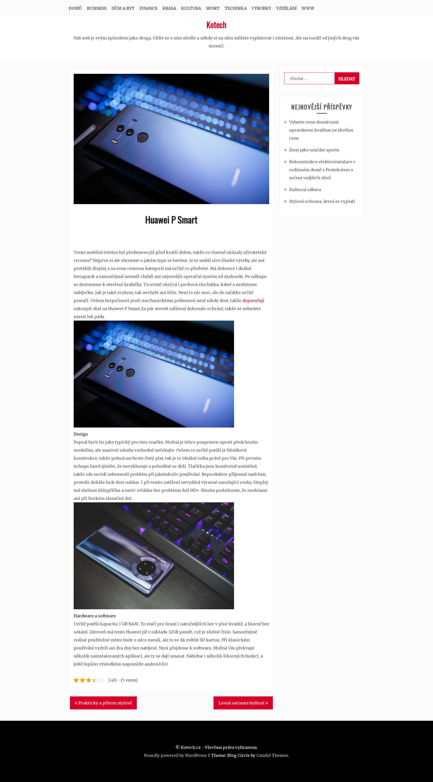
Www (308, 8)
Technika (236, 8)
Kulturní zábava (305, 189)
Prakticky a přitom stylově (105, 702)
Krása (169, 8)
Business (96, 8)
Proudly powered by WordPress (175, 755)
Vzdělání (286, 8)
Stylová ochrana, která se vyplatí (322, 201)
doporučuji (252, 300)
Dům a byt (123, 8)
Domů (75, 8)
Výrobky (261, 8)
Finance (149, 8)
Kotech (216, 24)
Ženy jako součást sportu (314, 149)
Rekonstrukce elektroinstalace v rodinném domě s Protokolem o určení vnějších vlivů (322, 169)
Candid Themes (272, 755)
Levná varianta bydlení (241, 702)
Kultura (191, 8)
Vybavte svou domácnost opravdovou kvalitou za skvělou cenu (321, 130)
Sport (213, 8)
